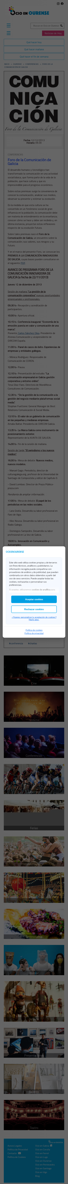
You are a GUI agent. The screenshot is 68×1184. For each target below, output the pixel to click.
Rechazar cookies (34, 609)
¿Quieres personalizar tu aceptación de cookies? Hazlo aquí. (34, 618)
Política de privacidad (34, 633)
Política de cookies (34, 630)
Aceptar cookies (34, 599)
